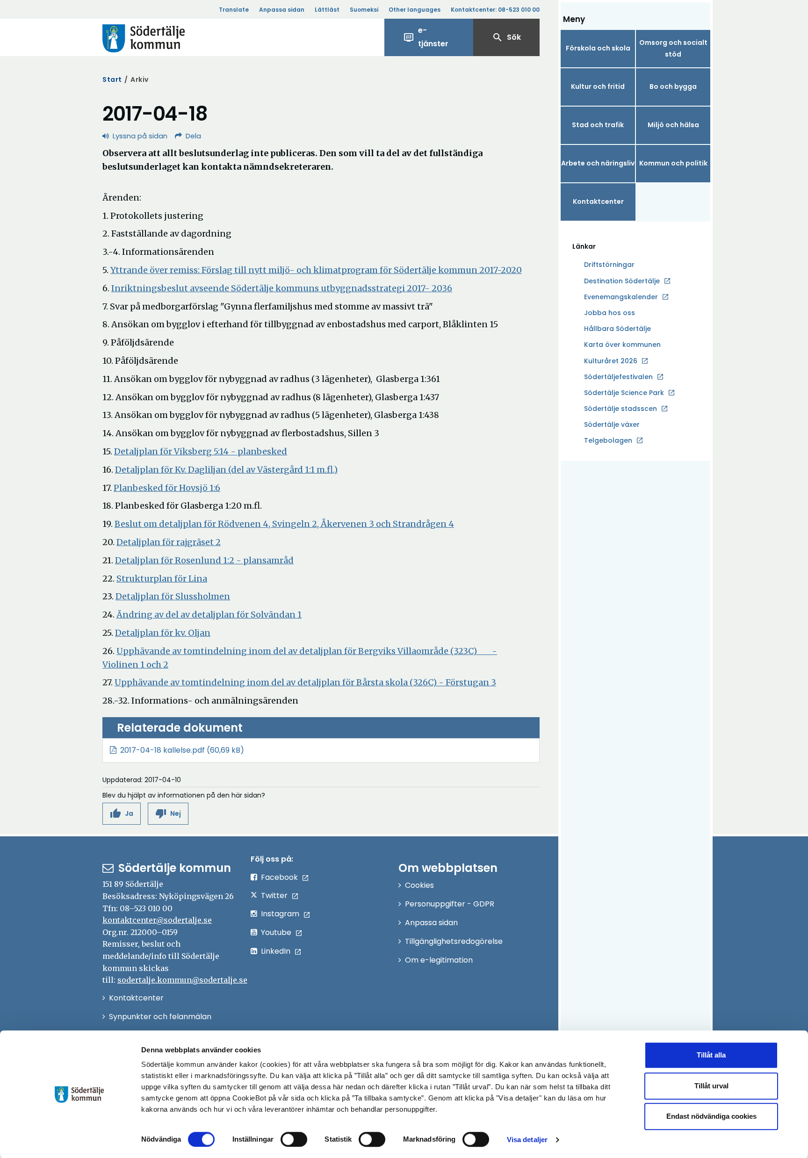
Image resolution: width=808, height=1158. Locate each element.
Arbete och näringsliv (598, 163)
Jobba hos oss (609, 313)
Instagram (280, 913)
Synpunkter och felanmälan (160, 1016)
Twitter (274, 895)
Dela (193, 136)
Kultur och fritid (598, 86)
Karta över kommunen (622, 344)
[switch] (294, 1139)
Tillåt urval (711, 1086)
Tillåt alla (711, 1055)
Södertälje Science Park (624, 393)
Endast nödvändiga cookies (711, 1116)
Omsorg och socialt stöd (673, 48)
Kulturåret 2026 (610, 361)
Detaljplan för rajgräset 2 (168, 542)
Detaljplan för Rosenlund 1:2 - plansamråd (204, 560)
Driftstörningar (609, 264)
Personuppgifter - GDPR (449, 904)
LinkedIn (275, 951)
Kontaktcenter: (495, 10)
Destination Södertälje (622, 281)
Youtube (276, 932)
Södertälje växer (612, 424)
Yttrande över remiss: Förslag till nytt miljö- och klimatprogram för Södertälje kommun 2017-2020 (316, 270)
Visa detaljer (527, 1140)
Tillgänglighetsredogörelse (454, 941)
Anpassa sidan (281, 10)
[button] (121, 814)
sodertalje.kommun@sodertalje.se (182, 980)
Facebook (279, 877)
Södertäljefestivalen (618, 376)
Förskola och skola (598, 48)
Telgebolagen (608, 440)
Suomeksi (364, 10)
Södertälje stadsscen (620, 408)
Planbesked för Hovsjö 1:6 (167, 487)
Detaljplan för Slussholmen (172, 596)
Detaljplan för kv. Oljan (162, 632)
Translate (234, 10)
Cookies (419, 885)
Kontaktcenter (598, 201)
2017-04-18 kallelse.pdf (162, 750)
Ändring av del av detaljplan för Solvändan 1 (209, 614)
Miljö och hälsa (673, 124)
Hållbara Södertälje (617, 328)
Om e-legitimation (439, 960)
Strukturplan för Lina (161, 578)
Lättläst (327, 10)
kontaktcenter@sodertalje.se (157, 920)
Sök (506, 37)
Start (112, 79)
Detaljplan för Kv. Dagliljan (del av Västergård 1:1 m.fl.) (226, 469)
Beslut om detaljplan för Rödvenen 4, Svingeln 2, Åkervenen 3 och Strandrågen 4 (284, 523)
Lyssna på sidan (140, 136)
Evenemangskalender (621, 297)
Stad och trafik (598, 124)
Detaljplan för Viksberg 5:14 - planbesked (200, 451)
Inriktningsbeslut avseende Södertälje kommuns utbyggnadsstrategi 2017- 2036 (281, 288)
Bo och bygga (673, 86)
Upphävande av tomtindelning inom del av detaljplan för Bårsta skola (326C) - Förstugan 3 (305, 682)
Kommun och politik (673, 163)
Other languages (414, 10)
